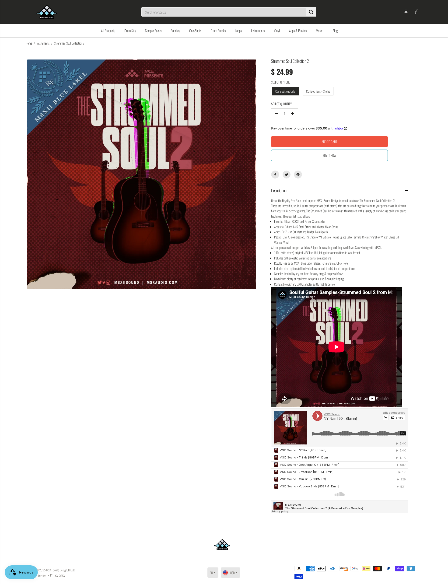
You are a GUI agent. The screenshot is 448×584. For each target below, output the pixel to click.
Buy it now (329, 155)
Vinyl (277, 30)
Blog (335, 30)
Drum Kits (130, 30)
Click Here (342, 263)
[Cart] (417, 12)
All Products (108, 30)
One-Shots (195, 30)
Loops (238, 30)
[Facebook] (275, 174)
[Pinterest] (298, 174)
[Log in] (406, 12)
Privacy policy (57, 575)
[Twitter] (286, 174)
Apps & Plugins (298, 30)
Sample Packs (153, 30)
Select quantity (281, 103)
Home (29, 43)
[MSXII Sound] (46, 11)
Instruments (258, 30)
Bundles (175, 30)
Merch (319, 30)
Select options (280, 82)
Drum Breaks (218, 30)
